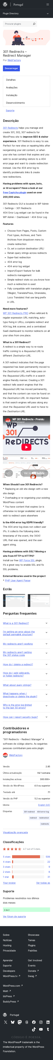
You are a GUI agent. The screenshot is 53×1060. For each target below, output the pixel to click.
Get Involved (35, 960)
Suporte (10, 110)
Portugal (14, 1014)
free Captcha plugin (14, 192)
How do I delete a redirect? (18, 664)
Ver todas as (43, 882)
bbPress (9, 996)
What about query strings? (17, 685)
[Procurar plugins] (34, 24)
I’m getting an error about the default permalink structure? (19, 633)
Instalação (11, 95)
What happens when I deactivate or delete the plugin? (20, 695)
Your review (9, 882)
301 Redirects (10, 127)
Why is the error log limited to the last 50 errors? (17, 706)
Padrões (32, 950)
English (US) (44, 805)
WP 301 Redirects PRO (15, 313)
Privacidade (9, 950)
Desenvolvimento (15, 102)
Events (31, 965)
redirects (45, 824)
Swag (32, 976)
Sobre (6, 934)
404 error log (43, 812)
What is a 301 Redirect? (16, 623)
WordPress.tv (11, 976)
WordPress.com (13, 985)
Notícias (7, 940)
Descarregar (11, 68)
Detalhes (11, 79)
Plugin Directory (11, 13)
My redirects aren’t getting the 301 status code (17, 654)
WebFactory (14, 60)
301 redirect (29, 812)
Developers (9, 970)
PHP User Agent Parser (17, 580)
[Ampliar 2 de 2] (46, 598)
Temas (31, 940)
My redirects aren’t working (18, 643)
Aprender (8, 960)
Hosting (7, 945)
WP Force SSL (27, 560)
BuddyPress (11, 1001)
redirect (33, 818)
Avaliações (12, 87)
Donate (33, 970)
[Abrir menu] (48, 4)
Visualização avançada (15, 832)
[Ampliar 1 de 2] (21, 598)
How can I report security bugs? (20, 717)
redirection (44, 818)
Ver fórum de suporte (14, 916)
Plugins (31, 945)
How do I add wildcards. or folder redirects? (16, 674)
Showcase (33, 934)
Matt (7, 991)
